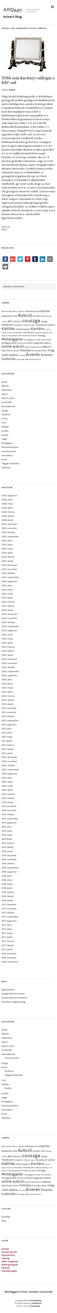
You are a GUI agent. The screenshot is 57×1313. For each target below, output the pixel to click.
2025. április (7, 553)
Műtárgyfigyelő (10, 1264)
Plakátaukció (36, 347)
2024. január (7, 610)
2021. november (9, 712)
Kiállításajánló (23, 329)
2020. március (8, 794)
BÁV (10, 321)
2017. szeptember (10, 917)
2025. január (7, 561)
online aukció (13, 346)
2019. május (7, 835)
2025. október (8, 532)
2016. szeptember (10, 962)
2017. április (7, 937)
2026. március (8, 512)
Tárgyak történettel (10, 463)
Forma (4, 418)
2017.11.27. (6, 227)
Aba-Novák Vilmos (10, 311)
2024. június (7, 589)
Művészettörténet (10, 447)
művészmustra (9, 451)
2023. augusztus (9, 630)
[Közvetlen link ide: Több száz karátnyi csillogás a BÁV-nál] (28, 71)
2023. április (7, 643)
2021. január (7, 753)
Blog (4, 1221)
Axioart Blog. (36, 1300)
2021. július (7, 728)
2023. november (9, 618)
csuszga (31, 320)
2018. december (9, 855)
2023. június (7, 634)
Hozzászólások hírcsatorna (14, 998)
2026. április (7, 508)
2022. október (8, 667)
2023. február (8, 651)
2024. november (9, 569)
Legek (4, 439)
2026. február (8, 516)
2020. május (7, 786)
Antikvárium (7, 390)
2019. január (7, 851)
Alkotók (5, 386)
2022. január (7, 704)
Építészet (6, 414)
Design (5, 410)
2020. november (9, 761)
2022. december (9, 659)
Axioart (5, 1248)
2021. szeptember (10, 720)
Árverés (33, 354)
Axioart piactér (9, 1252)
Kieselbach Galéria (45, 325)
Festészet (7, 324)
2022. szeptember (10, 671)
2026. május (7, 504)
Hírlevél (6, 1267)
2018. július (7, 876)
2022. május (7, 688)
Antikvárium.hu (31, 311)
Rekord (46, 346)
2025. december (9, 524)
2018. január (7, 900)
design (44, 321)
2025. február (8, 557)
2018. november (9, 859)
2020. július (7, 778)
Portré (4, 459)
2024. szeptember (10, 577)
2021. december (9, 708)
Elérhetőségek (9, 1271)
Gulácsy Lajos (29, 325)
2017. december (9, 904)
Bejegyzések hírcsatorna (13, 993)
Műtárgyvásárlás (9, 343)
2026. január (7, 520)
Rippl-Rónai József (10, 350)
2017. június (7, 929)
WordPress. (37, 1303)
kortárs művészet (24, 332)
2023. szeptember (10, 626)
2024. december (9, 565)
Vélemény (6, 467)
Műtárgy (41, 335)
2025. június (7, 544)
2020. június (7, 782)
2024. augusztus (9, 581)
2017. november (9, 908)
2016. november (9, 958)
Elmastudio (35, 1306)
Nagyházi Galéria (42, 343)
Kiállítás (8, 328)
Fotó (4, 423)
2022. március (8, 696)
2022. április (7, 692)
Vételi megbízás (10, 1261)
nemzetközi (7, 455)
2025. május (7, 548)
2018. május (7, 884)
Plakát (27, 347)
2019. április (7, 839)
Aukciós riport (8, 398)
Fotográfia (18, 325)
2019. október (8, 814)
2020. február (8, 798)
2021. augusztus (9, 724)
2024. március (8, 602)
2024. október (8, 573)
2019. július (7, 827)
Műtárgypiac (12, 339)
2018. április (7, 888)
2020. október (8, 765)
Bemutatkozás (8, 406)
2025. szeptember (10, 536)
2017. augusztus (9, 921)
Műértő (29, 343)
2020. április (7, 790)
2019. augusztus (9, 823)
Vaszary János (40, 350)
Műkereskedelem (30, 336)
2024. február (8, 606)
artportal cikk (9, 315)
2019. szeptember (10, 818)
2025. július (7, 540)
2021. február (7, 749)
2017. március (8, 941)
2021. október (8, 716)
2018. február (8, 896)
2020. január (7, 802)
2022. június (7, 683)
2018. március (8, 892)
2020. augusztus (9, 773)
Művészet (22, 343)
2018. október (8, 863)
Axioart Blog (12, 17)
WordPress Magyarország (13, 1002)
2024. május (7, 594)
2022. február (8, 700)
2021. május (7, 737)
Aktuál (4, 382)
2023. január (7, 655)
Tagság (6, 1258)
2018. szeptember (10, 867)
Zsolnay (21, 355)
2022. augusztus (9, 675)
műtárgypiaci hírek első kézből (37, 340)
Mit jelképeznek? (15, 336)
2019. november (9, 810)
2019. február (7, 847)
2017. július (7, 925)
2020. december (9, 757)
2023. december (9, 614)
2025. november (9, 528)
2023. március (8, 647)
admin (12, 90)
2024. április (7, 598)
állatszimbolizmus (33, 359)
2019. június (7, 831)
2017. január (7, 949)
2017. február (7, 945)
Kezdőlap (6, 1217)
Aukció (4, 229)
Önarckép (20, 359)
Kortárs (37, 328)
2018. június (7, 880)
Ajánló (21, 311)
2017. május (7, 933)
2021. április (7, 741)
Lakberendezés (41, 332)
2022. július (7, 679)
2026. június (7, 499)
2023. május (7, 639)
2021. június (7, 733)
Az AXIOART (7, 402)
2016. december (9, 953)
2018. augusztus (9, 872)
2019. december (9, 806)
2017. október (8, 912)
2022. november (9, 663)
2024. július (7, 585)
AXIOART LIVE (38, 316)
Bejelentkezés (8, 989)
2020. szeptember (10, 769)
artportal (44, 311)
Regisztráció (8, 1255)
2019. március (8, 843)
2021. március (8, 745)
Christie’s (17, 321)
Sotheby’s (26, 350)
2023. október (8, 622)
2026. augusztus (9, 495)
